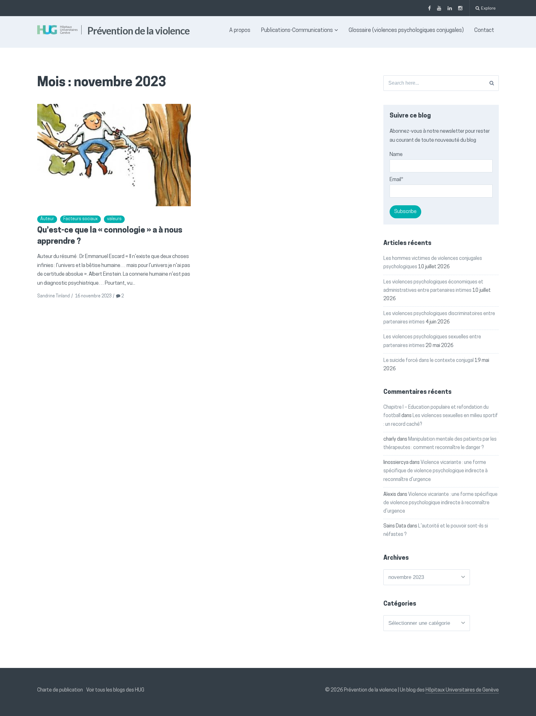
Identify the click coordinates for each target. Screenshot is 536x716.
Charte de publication (60, 690)
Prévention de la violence (138, 30)
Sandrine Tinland (53, 296)
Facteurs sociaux (80, 219)
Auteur (47, 219)
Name (396, 154)
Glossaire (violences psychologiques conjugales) (406, 30)
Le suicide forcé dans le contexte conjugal (428, 360)
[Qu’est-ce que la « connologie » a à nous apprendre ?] (113, 155)
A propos (239, 30)
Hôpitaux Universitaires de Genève (462, 690)
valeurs (114, 219)
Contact (484, 30)
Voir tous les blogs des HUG (115, 690)
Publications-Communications (297, 30)
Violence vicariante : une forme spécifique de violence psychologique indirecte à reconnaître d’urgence (435, 471)
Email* (396, 179)
